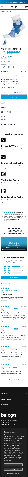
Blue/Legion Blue (8, 66)
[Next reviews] (25, 217)
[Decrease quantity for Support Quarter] (2, 92)
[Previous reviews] (2, 217)
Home (2, 11)
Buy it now (14, 97)
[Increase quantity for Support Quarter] (7, 92)
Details (3, 103)
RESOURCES (6, 399)
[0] (26, 6)
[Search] (23, 6)
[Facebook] (2, 124)
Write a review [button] (14, 277)
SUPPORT (5, 405)
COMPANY (5, 394)
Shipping (3, 53)
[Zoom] (23, 16)
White (3, 66)
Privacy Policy (8, 460)
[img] (5, 288)
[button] (5, 57)
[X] (5, 124)
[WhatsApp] (11, 124)
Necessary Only (13, 469)
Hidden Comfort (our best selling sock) (15, 2)
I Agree (13, 465)
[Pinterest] (8, 124)
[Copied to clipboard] (14, 124)
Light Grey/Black (13, 66)
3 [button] (14, 380)
